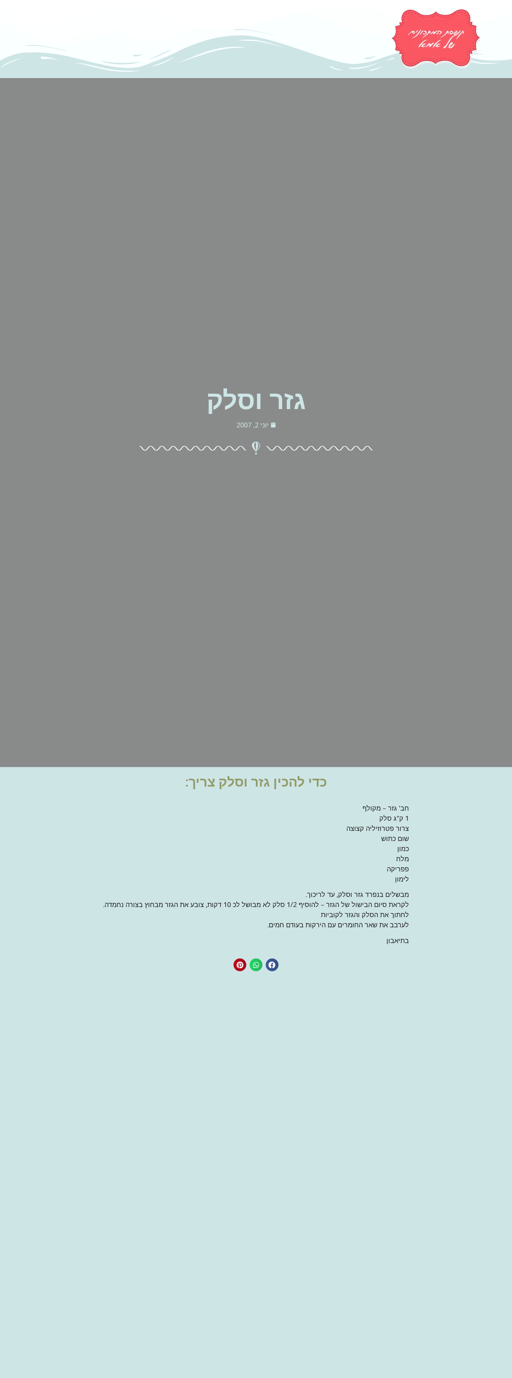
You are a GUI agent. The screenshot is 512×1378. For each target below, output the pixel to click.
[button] (272, 964)
